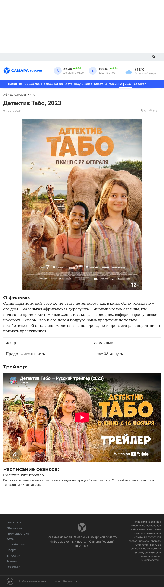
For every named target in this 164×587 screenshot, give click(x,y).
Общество (32, 84)
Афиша (125, 84)
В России (112, 84)
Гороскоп (139, 84)
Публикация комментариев (39, 581)
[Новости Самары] (23, 69)
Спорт (98, 84)
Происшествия (52, 84)
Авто (68, 84)
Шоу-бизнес (83, 84)
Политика (15, 84)
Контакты (70, 581)
